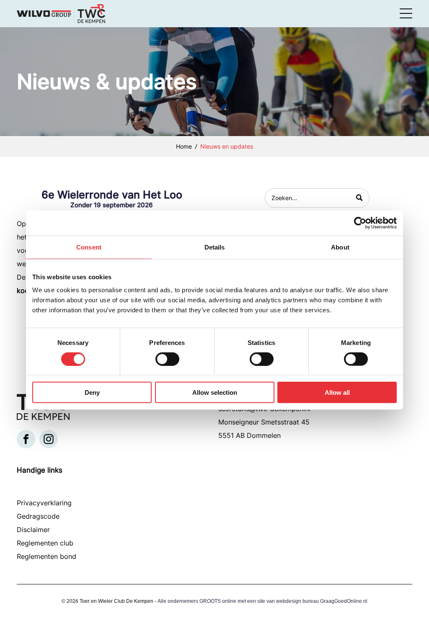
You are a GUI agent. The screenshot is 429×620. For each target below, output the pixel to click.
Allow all (337, 392)
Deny (92, 392)
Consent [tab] (88, 246)
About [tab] (340, 246)
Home (184, 146)
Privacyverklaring (44, 503)
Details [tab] (214, 246)
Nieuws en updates (226, 146)
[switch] (167, 358)
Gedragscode (38, 516)
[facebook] (26, 440)
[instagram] (48, 440)
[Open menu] (406, 13)
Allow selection (214, 392)
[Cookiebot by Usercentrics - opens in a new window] (360, 222)
